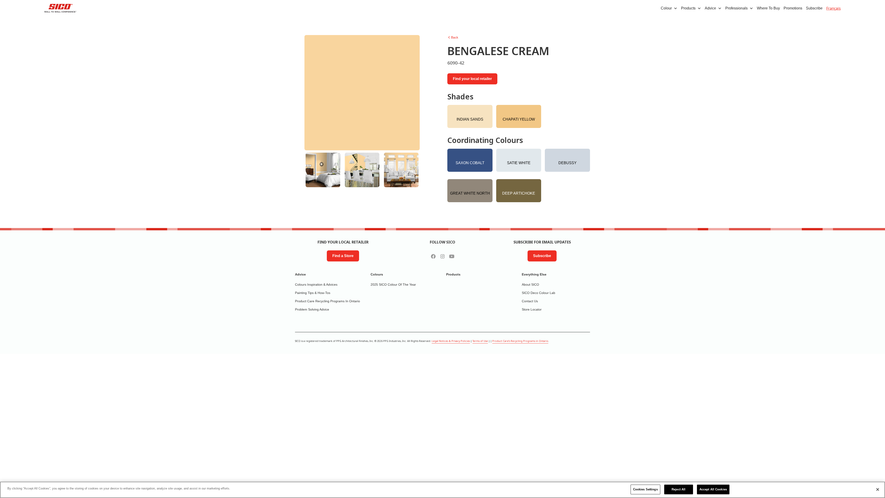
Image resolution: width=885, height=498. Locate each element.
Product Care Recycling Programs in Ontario (327, 301)
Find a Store (343, 256)
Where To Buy (768, 8)
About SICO (530, 284)
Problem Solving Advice (312, 309)
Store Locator (532, 309)
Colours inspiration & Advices (316, 284)
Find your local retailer (472, 79)
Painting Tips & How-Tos (312, 293)
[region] (442, 490)
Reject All (678, 489)
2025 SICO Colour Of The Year (393, 284)
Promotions (793, 8)
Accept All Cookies (713, 489)
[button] (669, 8)
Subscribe (814, 8)
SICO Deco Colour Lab (538, 293)
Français (833, 8)
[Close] (878, 489)
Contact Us (530, 301)
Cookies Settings (645, 489)
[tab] (322, 170)
